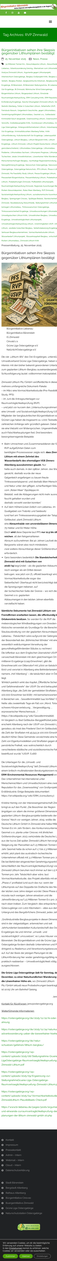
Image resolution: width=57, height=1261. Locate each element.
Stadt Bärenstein (14, 1182)
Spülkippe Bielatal (35, 199)
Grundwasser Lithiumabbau (42, 123)
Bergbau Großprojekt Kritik (37, 77)
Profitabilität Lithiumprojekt (42, 182)
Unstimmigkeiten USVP (43, 224)
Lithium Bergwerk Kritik (38, 140)
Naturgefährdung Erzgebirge (12, 165)
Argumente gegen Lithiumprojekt (37, 72)
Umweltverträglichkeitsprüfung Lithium (17, 224)
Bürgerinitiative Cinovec (18, 1197)
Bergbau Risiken (15, 81)
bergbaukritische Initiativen (34, 81)
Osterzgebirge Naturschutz (25, 169)
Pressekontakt (13, 1150)
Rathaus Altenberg (16, 1192)
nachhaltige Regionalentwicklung (42, 161)
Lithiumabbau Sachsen (19, 152)
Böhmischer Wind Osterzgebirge (39, 89)
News (36, 59)
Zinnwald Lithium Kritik (29, 241)
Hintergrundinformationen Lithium (32, 127)
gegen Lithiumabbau (46, 110)
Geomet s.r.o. (39, 114)
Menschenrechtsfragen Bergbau (14, 161)
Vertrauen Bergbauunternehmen (14, 232)
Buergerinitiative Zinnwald (19, 1203)
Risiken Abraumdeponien (11, 190)
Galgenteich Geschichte (27, 110)
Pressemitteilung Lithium (35, 178)
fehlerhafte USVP (48, 106)
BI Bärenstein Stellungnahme (35, 85)
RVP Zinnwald (47, 190)
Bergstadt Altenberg (17, 1187)
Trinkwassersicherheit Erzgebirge (14, 211)
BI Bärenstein (16, 85)
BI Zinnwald (19, 89)
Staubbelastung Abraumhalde (22, 203)
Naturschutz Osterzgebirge (36, 165)
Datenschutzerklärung (18, 1170)
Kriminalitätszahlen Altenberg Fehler (29, 131)
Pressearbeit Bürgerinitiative (12, 178)
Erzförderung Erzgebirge (11, 102)
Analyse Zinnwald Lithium (12, 72)
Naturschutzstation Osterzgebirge (24, 1213)
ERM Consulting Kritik (35, 98)
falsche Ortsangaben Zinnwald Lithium (38, 102)
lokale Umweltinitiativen (22, 157)
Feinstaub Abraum (8, 110)
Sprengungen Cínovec (18, 199)
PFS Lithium (42, 169)
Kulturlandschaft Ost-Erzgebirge (30, 135)
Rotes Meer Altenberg (32, 190)
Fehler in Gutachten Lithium (28, 106)
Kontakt (10, 1139)
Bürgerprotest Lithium (30, 93)
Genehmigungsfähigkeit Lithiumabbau (17, 114)
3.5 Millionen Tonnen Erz (15, 64)
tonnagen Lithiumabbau (11, 207)
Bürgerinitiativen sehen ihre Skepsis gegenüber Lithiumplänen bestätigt (28, 51)
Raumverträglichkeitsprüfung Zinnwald (17, 186)
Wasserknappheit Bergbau (37, 236)
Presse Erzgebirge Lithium (45, 173)
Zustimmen (10, 1256)
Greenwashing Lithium (35, 119)
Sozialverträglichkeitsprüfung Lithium (16, 194)
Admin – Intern (13, 1155)
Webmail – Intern (15, 1160)
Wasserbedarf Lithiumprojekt (13, 236)
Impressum (12, 1144)
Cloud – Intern (13, 1165)
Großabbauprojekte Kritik (20, 123)
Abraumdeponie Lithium (36, 64)
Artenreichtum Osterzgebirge (13, 77)
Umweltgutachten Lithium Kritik (14, 215)
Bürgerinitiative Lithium (10, 93)
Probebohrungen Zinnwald (19, 182)
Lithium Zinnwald (18, 144)
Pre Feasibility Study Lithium (21, 173)
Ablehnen (26, 1256)
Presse (44, 59)
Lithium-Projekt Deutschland (38, 144)
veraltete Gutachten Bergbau (20, 228)
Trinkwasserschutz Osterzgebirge (35, 207)
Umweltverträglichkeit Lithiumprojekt (26, 220)
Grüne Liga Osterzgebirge (19, 1208)
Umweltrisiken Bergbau (38, 215)
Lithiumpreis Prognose (39, 152)
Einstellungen (15, 1248)
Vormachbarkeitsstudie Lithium (41, 232)
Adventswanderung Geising (21, 68)
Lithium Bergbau (20, 140)
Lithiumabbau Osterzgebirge (31, 148)
